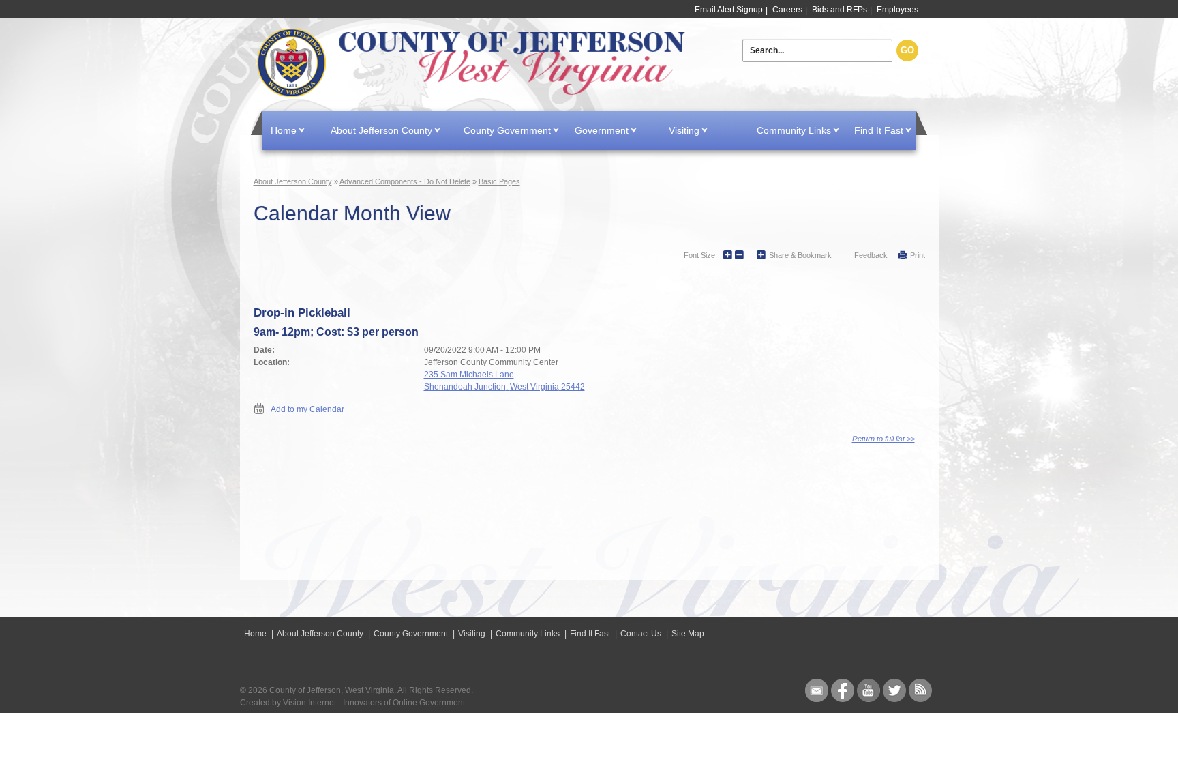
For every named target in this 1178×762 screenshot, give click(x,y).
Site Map (687, 634)
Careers (787, 9)
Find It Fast (878, 130)
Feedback (871, 255)
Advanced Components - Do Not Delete (404, 181)
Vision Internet (309, 702)
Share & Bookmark (800, 255)
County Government (507, 130)
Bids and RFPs (839, 9)
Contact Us (640, 634)
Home (474, 63)
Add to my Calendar (307, 409)
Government (602, 130)
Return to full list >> (883, 439)
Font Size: (700, 255)
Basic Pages (499, 181)
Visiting (684, 130)
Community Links (794, 130)
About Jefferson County (381, 130)
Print (917, 255)
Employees (897, 9)
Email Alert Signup (729, 9)
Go (907, 50)
